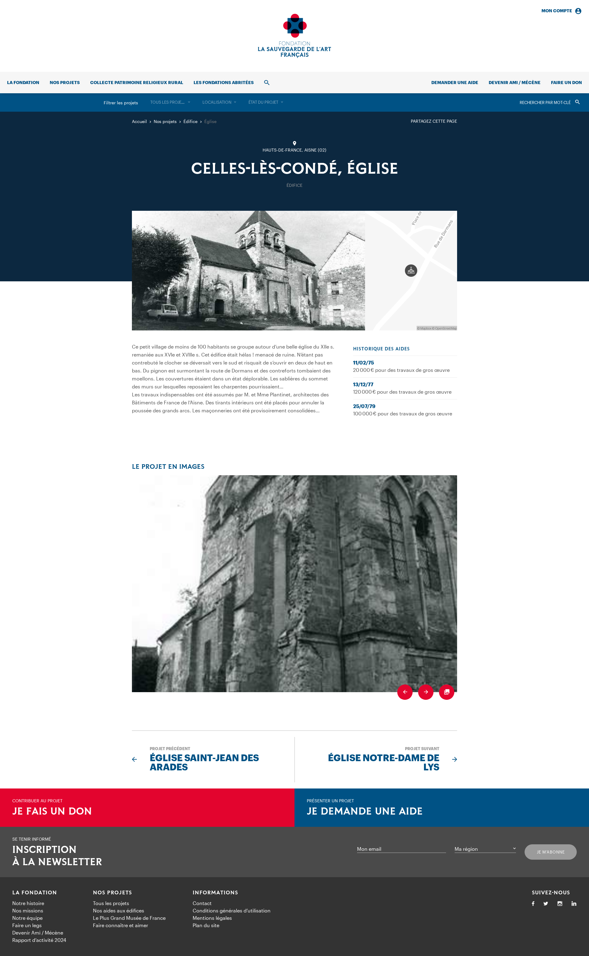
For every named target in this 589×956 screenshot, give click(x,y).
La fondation (23, 82)
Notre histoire (28, 903)
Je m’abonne (551, 852)
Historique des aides (381, 349)
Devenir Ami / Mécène (515, 82)
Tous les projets (111, 903)
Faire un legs (27, 925)
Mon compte (556, 10)
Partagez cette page (434, 121)
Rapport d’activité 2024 (39, 940)
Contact (202, 903)
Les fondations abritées (224, 82)
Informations (215, 893)
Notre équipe (27, 918)
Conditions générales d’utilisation (232, 910)
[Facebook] (533, 904)
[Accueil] (294, 36)
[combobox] (170, 102)
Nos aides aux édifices (118, 910)
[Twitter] (546, 904)
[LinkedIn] (574, 904)
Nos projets (65, 82)
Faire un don (566, 82)
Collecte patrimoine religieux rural (136, 82)
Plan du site (206, 925)
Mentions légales (212, 918)
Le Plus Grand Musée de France (129, 918)
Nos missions (27, 910)
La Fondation (34, 893)
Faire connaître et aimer (120, 925)
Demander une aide (454, 82)
